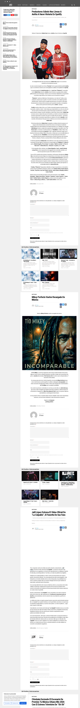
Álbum (45, 5)
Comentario (32, 204)
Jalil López (40, 628)
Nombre (32, 217)
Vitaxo (37, 24)
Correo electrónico (34, 222)
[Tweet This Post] (8, 15)
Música (32, 5)
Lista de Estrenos (54, 5)
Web (31, 227)
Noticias (24, 5)
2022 (37, 183)
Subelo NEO (41, 183)
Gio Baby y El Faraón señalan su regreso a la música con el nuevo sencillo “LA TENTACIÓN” (9, 40)
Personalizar (7, 703)
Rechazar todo (15, 703)
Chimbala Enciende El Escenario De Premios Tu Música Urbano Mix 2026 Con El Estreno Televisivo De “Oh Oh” (10, 34)
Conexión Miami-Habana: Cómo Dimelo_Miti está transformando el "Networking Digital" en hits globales (10, 56)
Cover (4, 43)
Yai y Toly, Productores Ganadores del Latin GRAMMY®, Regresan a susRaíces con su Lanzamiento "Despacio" (10, 68)
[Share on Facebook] (5, 15)
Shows (63, 5)
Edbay (37, 528)
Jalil (37, 628)
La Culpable (45, 628)
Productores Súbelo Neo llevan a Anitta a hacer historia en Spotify (9, 11)
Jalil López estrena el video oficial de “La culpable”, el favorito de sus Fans (10, 28)
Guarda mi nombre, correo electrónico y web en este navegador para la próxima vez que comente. (47, 232)
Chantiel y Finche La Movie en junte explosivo (10, 62)
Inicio (19, 5)
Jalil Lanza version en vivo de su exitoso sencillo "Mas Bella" (9, 51)
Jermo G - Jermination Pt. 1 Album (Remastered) (9, 45)
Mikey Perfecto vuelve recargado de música (10, 23)
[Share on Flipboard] (12, 15)
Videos (38, 5)
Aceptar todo (23, 703)
